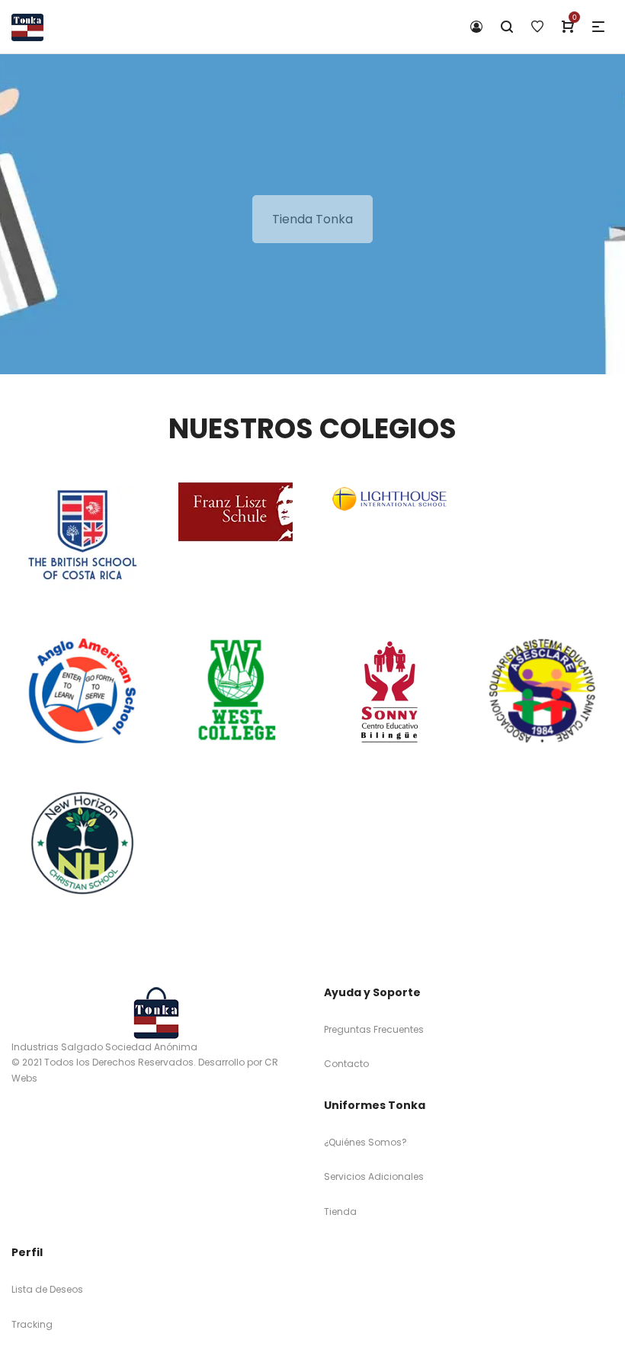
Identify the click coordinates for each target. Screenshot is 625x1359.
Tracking (32, 1324)
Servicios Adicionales (374, 1176)
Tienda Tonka (312, 219)
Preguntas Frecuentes (374, 1029)
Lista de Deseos (47, 1289)
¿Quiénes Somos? (365, 1142)
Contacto (346, 1063)
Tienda (340, 1211)
